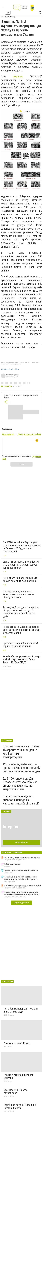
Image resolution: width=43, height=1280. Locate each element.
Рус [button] (8, 13)
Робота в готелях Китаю (17, 1043)
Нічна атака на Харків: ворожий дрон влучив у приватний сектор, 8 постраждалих (21, 629)
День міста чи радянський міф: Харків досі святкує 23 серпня (20, 579)
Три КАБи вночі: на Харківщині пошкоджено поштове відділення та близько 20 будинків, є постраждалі (21, 547)
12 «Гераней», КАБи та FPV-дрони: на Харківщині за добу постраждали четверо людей (21, 767)
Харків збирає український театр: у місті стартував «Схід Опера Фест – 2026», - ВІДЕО (21, 659)
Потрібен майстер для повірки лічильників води (21, 1010)
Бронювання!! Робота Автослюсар (16, 1091)
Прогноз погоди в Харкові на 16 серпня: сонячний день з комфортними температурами (21, 752)
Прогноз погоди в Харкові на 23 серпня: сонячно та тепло (21, 645)
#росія (11, 369)
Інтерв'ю (10, 826)
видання (18, 76)
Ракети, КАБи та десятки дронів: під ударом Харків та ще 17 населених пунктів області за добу (21, 612)
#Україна (4, 369)
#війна (17, 369)
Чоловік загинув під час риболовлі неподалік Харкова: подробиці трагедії (20, 799)
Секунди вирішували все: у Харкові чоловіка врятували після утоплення (18, 594)
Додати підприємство (21, 903)
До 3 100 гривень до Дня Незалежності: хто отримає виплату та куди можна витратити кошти (20, 784)
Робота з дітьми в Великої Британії (18, 1076)
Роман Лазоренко (12, 375)
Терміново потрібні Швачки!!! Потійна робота (20, 1106)
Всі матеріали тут (21, 842)
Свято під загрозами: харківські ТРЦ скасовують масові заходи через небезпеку (21, 564)
